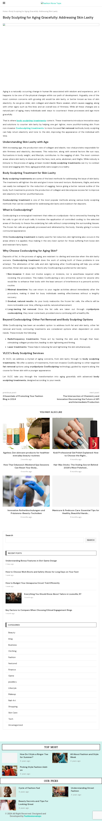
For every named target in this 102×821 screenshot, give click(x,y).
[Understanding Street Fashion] (60, 792)
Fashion (12, 657)
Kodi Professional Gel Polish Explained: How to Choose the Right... (75, 454)
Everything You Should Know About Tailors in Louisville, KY (52, 594)
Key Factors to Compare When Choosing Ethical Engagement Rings (39, 610)
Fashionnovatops (32, 816)
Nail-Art (12, 700)
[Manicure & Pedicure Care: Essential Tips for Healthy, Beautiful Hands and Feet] (75, 491)
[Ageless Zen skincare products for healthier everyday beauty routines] (26, 433)
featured (12, 663)
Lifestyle (12, 688)
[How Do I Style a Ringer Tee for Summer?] (9, 758)
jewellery (12, 681)
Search (9, 535)
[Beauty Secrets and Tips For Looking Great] (8, 805)
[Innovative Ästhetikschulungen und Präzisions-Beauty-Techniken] (26, 491)
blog (10, 638)
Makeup (12, 694)
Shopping (13, 706)
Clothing (12, 651)
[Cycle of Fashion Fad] (8, 792)
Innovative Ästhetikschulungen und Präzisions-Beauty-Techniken (26, 512)
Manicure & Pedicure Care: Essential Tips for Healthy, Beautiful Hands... (75, 512)
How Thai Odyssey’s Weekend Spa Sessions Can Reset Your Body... (26, 466)
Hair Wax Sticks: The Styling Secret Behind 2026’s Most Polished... (76, 466)
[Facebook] (81, 815)
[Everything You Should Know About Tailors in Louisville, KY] (14, 598)
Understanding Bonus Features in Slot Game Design (31, 560)
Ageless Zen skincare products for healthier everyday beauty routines (26, 454)
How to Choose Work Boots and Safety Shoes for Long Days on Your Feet (42, 572)
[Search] (98, 3)
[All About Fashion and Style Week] (60, 758)
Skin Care (12, 712)
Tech (10, 719)
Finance (12, 669)
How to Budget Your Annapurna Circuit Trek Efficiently (33, 583)
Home (5, 11)
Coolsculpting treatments (30, 128)
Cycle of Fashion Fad (29, 788)
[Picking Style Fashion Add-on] (9, 771)
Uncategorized (15, 725)
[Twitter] (89, 815)
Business (12, 645)
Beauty (11, 632)
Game (11, 675)
